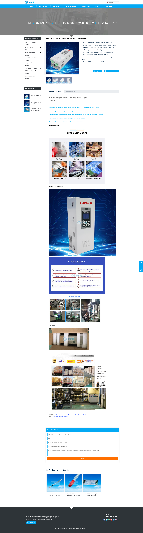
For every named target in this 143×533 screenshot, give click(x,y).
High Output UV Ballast (31, 68)
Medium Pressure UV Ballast (30, 49)
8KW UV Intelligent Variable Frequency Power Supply (36, 96)
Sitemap (86, 528)
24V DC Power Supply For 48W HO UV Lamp (91, 494)
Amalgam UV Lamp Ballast (30, 54)
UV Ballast (43, 23)
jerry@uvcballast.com (111, 514)
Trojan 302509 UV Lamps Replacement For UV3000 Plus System (73, 495)
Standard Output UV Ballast (30, 77)
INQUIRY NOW (31, 522)
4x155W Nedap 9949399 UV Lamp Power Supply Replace (36, 109)
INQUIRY (98, 71)
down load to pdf (112, 71)
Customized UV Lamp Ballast (31, 59)
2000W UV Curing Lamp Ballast (60, 416)
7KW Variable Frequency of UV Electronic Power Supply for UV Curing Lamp (73, 414)
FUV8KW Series (108, 23)
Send (82, 458)
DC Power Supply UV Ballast (30, 72)
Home (28, 23)
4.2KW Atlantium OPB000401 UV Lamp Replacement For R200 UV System (55, 495)
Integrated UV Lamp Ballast (30, 64)
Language (110, 2)
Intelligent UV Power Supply (74, 23)
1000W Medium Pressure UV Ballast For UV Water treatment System (36, 103)
